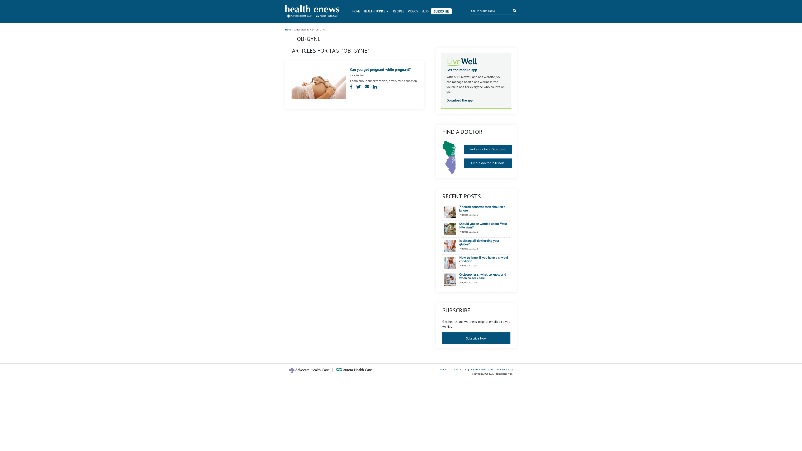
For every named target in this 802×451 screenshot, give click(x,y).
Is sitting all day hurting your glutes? (479, 242)
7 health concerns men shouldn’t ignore (482, 208)
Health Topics (374, 11)
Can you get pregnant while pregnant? (380, 69)
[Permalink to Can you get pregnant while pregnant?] (319, 83)
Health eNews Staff (482, 369)
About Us (444, 369)
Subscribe (441, 11)
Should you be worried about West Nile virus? (483, 225)
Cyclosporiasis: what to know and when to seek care (482, 276)
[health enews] (312, 11)
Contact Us (460, 369)
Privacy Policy (505, 369)
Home (356, 11)
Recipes (398, 11)
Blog (425, 11)
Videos (413, 11)
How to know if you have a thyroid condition (483, 259)
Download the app (460, 100)
